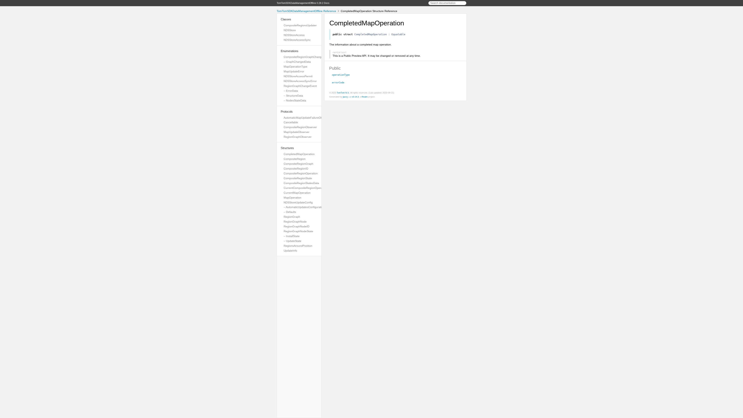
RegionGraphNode (295, 221)
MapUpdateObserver (296, 132)
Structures (287, 148)
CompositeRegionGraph (298, 163)
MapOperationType (295, 66)
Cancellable (291, 122)
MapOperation (292, 197)
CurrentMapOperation (297, 192)
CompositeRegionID (296, 168)
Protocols (287, 111)
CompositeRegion (295, 158)
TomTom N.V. (343, 93)
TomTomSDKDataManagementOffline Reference (306, 11)
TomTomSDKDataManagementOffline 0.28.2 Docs (303, 3)
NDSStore (290, 30)
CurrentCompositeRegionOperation (305, 187)
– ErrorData (291, 90)
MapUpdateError (294, 71)
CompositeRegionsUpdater (300, 25)
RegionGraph (292, 216)
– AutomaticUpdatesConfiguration (304, 207)
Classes (286, 19)
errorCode (339, 82)
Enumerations (289, 51)
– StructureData (293, 95)
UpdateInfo (290, 250)
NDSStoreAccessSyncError (300, 81)
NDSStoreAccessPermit (298, 76)
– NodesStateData (295, 100)
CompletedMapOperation (299, 154)
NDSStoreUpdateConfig (298, 202)
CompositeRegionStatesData (301, 183)
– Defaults (290, 211)
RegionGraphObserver (298, 136)
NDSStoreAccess (294, 35)
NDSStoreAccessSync (297, 39)
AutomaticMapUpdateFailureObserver (307, 117)
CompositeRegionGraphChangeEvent (307, 56)
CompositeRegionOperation (301, 173)
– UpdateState (292, 240)
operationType (342, 75)
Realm (365, 97)
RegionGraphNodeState (298, 231)
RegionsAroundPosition (298, 245)
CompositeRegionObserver (300, 127)
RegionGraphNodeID (296, 226)
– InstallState (292, 236)
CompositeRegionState (298, 178)
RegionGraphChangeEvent (300, 85)
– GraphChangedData (297, 61)
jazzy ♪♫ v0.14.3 (351, 97)
